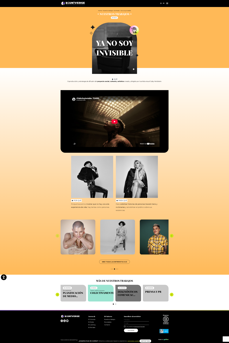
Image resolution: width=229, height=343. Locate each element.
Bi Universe (91, 319)
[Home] (73, 3)
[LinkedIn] (64, 321)
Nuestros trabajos (108, 10)
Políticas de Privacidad (139, 326)
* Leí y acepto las (135, 326)
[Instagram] (62, 321)
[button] (113, 304)
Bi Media (116, 10)
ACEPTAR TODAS (145, 341)
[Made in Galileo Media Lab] (164, 339)
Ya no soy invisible (126, 10)
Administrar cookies (133, 341)
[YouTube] (67, 321)
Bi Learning (91, 325)
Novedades (107, 322)
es (161, 3)
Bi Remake (91, 327)
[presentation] (57, 236)
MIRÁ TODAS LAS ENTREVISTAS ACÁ (114, 262)
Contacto (107, 325)
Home (100, 10)
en (163, 3)
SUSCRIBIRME (131, 330)
